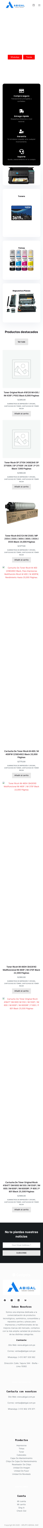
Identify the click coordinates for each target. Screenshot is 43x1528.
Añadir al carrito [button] (21, 413)
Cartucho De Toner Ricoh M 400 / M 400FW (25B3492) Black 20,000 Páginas (21, 754)
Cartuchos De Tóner (12, 406)
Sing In (21, 1507)
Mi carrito (21, 1504)
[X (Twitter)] (11, 1300)
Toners (21, 196)
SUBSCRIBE (21, 1253)
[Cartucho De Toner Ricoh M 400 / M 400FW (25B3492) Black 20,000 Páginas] (21, 656)
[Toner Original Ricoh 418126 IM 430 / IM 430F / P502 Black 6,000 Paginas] (21, 369)
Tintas (21, 248)
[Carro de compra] (34, 5)
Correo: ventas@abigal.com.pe (21, 1351)
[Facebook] (5, 1300)
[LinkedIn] (18, 1300)
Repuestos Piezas (21, 290)
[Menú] (39, 5)
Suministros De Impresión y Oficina (21, 404)
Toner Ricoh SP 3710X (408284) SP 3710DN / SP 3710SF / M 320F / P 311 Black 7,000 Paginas (21, 465)
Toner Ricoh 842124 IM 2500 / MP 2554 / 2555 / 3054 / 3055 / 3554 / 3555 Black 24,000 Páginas (21, 538)
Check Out (21, 1511)
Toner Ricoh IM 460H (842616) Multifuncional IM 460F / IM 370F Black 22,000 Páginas (21, 970)
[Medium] (25, 1300)
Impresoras (21, 174)
